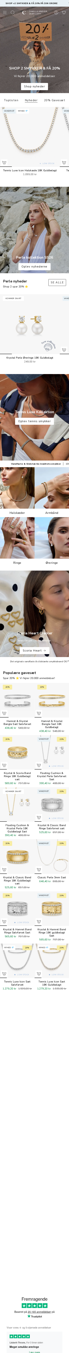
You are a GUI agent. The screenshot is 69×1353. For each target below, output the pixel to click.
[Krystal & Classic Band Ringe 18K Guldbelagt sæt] (17, 856)
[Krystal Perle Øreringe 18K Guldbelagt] (30, 324)
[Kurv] (64, 12)
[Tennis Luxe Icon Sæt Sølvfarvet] (17, 961)
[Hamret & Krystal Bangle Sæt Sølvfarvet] (17, 700)
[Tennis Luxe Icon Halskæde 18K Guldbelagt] (30, 137)
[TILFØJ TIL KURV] (4, 162)
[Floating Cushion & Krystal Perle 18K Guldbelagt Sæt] (17, 804)
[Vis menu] (4, 12)
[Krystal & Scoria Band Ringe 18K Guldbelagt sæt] (17, 752)
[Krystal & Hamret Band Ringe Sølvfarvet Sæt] (17, 908)
